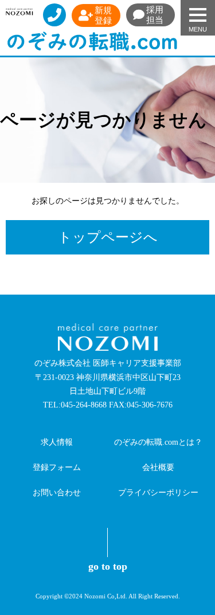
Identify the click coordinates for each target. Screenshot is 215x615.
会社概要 (158, 467)
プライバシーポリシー (158, 492)
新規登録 (103, 15)
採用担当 (154, 15)
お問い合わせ (57, 492)
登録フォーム (57, 467)
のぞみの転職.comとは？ (158, 442)
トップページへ (108, 237)
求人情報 (57, 442)
